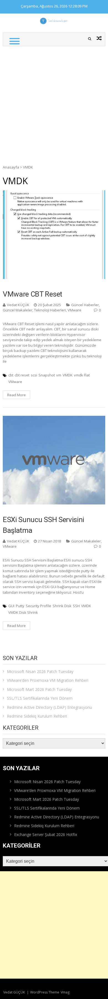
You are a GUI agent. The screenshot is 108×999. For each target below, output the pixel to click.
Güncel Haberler (85, 304)
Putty (20, 605)
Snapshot (46, 375)
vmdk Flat (82, 375)
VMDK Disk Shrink (23, 612)
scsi (34, 375)
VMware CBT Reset (32, 294)
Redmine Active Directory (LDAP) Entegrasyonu (49, 707)
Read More (16, 394)
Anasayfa (11, 167)
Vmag (65, 992)
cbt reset (22, 375)
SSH (76, 605)
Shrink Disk (62, 605)
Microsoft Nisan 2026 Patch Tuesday (40, 671)
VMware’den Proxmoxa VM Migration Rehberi (47, 680)
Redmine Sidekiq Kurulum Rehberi (37, 716)
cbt (10, 375)
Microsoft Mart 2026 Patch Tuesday (39, 689)
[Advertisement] (54, 102)
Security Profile (38, 605)
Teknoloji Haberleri (50, 310)
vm (58, 375)
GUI (11, 605)
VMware (74, 310)
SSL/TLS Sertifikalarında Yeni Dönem (40, 698)
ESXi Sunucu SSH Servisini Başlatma (43, 524)
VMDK (68, 375)
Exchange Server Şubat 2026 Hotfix (45, 834)
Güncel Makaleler (17, 310)
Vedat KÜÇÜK (18, 304)
